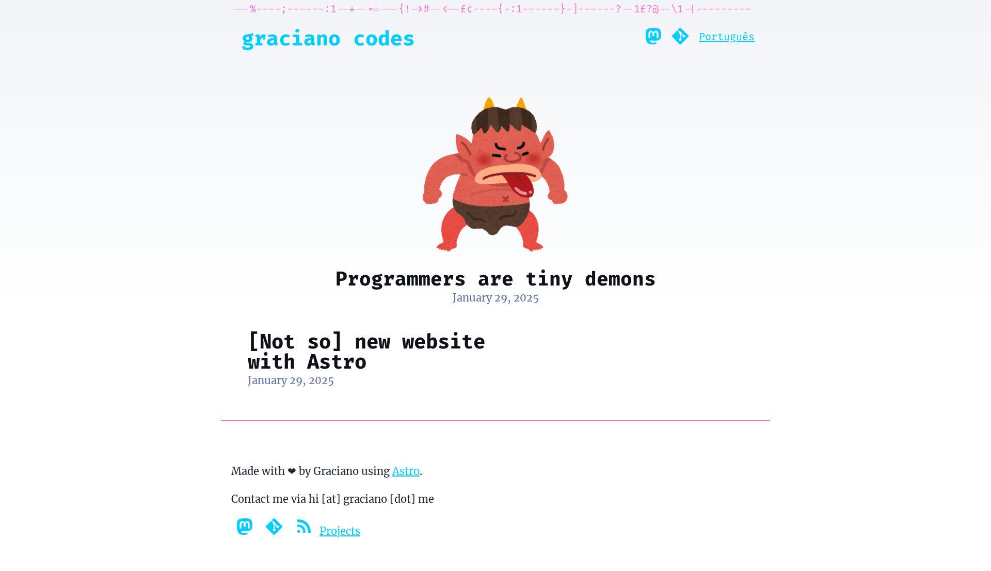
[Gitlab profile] (680, 39)
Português (727, 36)
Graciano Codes (328, 38)
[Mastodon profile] (653, 39)
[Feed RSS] (304, 531)
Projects (339, 531)
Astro (406, 471)
